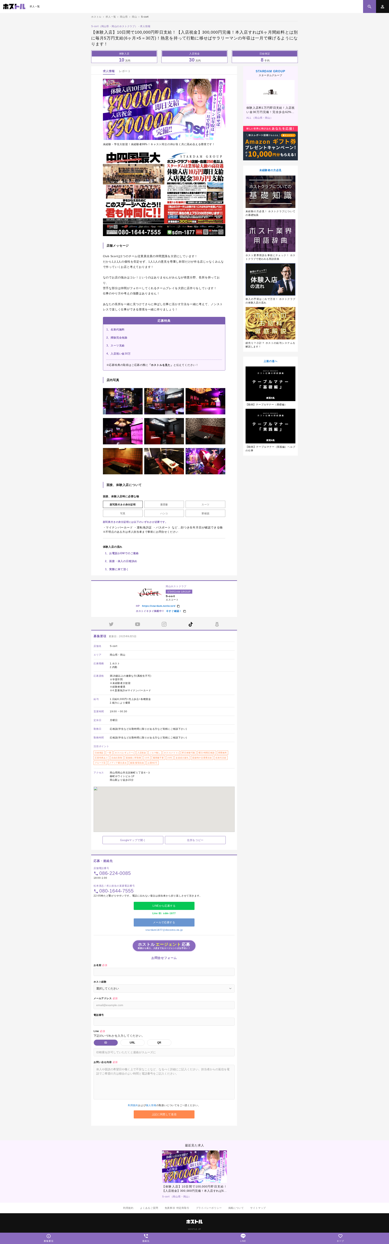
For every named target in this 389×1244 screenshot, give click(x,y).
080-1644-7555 (116, 891)
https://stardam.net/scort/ (158, 606)
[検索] (369, 6)
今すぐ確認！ (174, 611)
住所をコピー (195, 840)
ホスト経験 (100, 981)
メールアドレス (106, 998)
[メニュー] (382, 6)
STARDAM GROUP (270, 71)
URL (132, 1042)
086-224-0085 (115, 873)
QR (159, 1042)
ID (105, 1042)
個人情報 (151, 1105)
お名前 (100, 965)
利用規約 (133, 1105)
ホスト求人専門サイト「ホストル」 (14, 6)
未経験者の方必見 (270, 170)
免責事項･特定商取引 (177, 1208)
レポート (125, 71)
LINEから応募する (164, 905)
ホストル (96, 16)
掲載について (236, 1208)
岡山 (134, 16)
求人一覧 (35, 6)
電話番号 (99, 1015)
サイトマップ (258, 1208)
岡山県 (124, 16)
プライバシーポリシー (209, 1208)
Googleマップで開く (133, 840)
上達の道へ (271, 361)
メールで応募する (164, 922)
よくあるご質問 (149, 1208)
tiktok (190, 624)
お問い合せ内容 (106, 1062)
